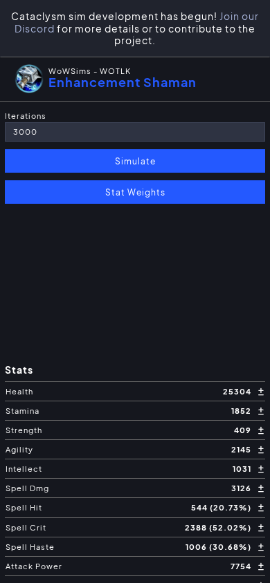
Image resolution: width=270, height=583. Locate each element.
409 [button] (243, 430)
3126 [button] (242, 488)
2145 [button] (242, 449)
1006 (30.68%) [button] (219, 546)
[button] (135, 78)
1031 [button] (243, 468)
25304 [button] (238, 391)
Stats (19, 370)
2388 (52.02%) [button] (219, 527)
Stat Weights (135, 192)
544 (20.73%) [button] (222, 507)
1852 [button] (242, 410)
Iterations (25, 115)
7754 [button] (242, 566)
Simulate (135, 160)
